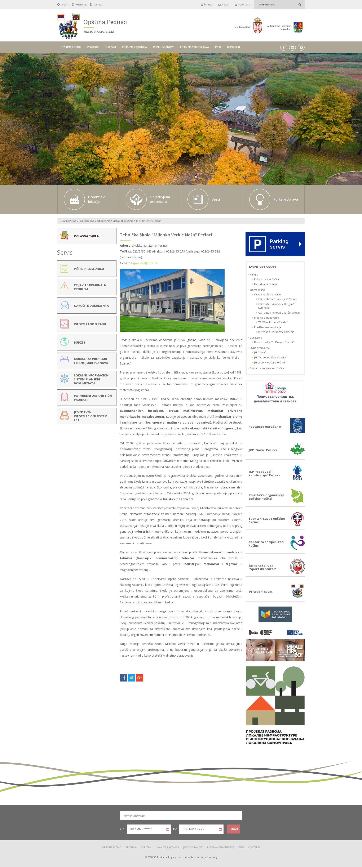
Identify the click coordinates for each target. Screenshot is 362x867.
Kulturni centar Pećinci (267, 279)
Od (122, 829)
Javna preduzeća (260, 348)
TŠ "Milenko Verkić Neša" (273, 322)
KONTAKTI (233, 47)
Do (175, 829)
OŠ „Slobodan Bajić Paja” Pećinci (277, 299)
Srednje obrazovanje (123, 220)
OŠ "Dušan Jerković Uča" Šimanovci (279, 312)
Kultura (254, 274)
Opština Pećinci (68, 220)
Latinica (98, 4)
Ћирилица (81, 4)
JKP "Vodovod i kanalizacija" (270, 357)
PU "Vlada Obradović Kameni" (276, 332)
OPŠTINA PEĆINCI (71, 47)
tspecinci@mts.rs (144, 263)
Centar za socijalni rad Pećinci (267, 368)
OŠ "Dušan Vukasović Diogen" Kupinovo (276, 305)
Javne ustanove (86, 220)
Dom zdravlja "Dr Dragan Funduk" (274, 342)
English (65, 4)
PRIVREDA (93, 47)
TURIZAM (110, 47)
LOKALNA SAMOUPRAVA (194, 47)
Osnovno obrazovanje (267, 294)
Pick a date (167, 829)
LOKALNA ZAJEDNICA (134, 47)
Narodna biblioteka (265, 284)
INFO (218, 47)
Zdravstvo (256, 337)
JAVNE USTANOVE (163, 47)
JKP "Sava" (260, 352)
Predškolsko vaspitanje (268, 327)
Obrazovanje (103, 220)
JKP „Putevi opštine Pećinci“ (270, 362)
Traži (233, 829)
